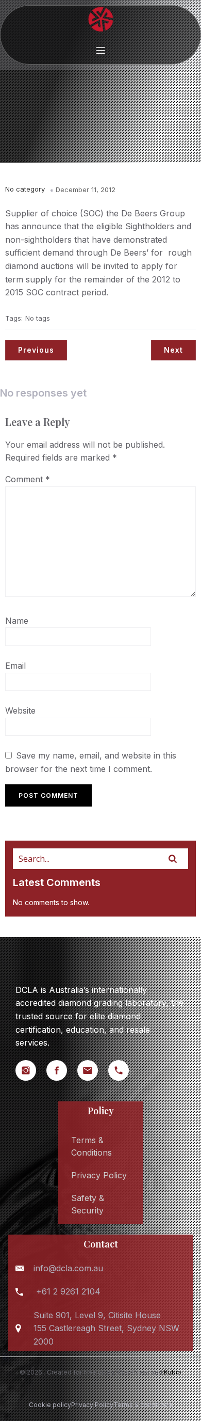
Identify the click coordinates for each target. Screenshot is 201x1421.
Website (20, 710)
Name (16, 620)
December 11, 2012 (85, 189)
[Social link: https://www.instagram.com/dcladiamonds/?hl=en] (30, 1070)
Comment (27, 479)
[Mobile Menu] (100, 50)
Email (15, 665)
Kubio (172, 1372)
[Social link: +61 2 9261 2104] (123, 1070)
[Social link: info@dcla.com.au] (92, 1070)
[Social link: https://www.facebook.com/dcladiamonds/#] (61, 1070)
